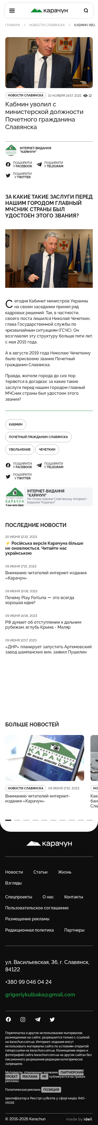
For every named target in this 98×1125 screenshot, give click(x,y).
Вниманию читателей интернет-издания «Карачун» (46, 575)
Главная (12, 25)
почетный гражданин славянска (38, 437)
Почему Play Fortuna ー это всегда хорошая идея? (39, 600)
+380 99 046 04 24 (28, 982)
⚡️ (44, 548)
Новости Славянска (47, 25)
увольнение (20, 449)
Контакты (73, 896)
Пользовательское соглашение (36, 907)
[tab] (8, 820)
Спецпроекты (18, 896)
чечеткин (47, 449)
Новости (14, 872)
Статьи (40, 872)
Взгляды (13, 883)
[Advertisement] (49, 684)
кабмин (15, 424)
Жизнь (64, 872)
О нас (48, 896)
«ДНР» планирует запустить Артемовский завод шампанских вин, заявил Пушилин (48, 649)
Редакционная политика (29, 930)
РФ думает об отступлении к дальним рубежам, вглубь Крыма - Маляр (43, 625)
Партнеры (74, 930)
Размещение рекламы (27, 918)
